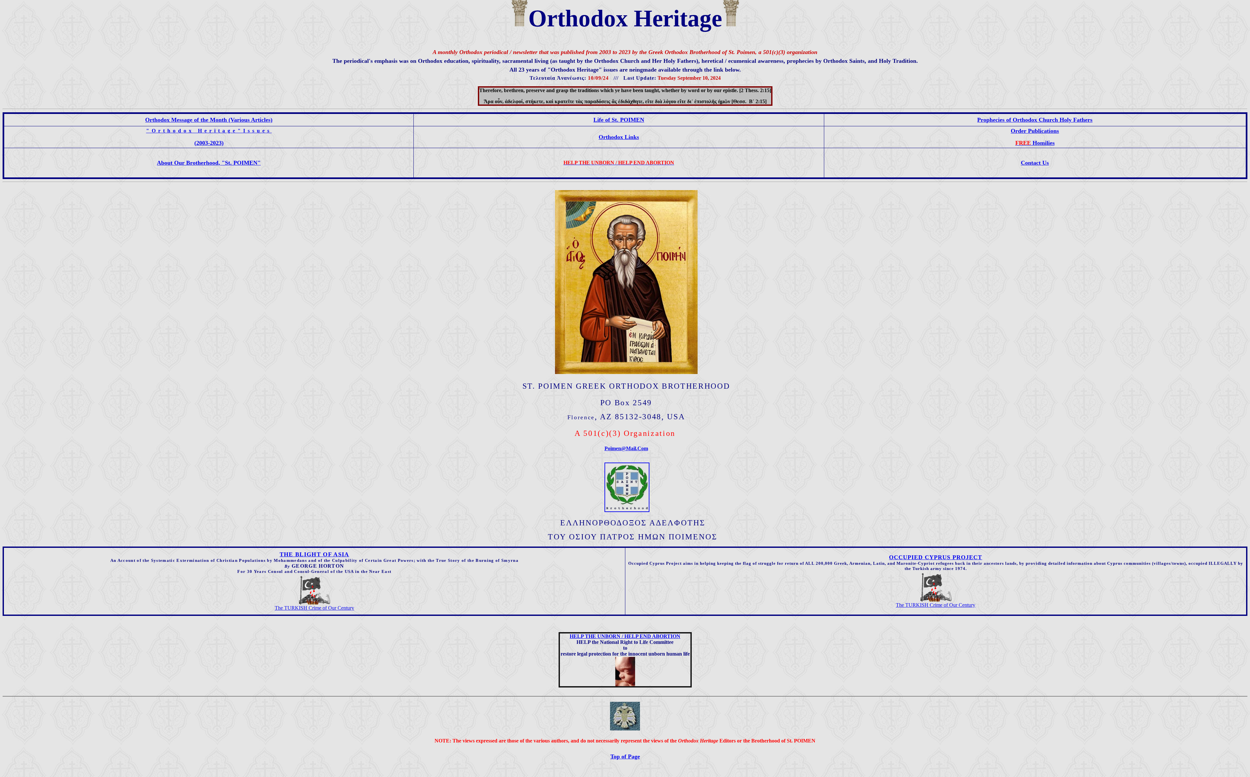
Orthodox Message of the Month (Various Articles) (208, 120)
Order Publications (1035, 131)
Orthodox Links (619, 137)
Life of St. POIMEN (618, 120)
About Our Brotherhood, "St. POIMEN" (209, 163)
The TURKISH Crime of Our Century (314, 608)
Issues (257, 130)
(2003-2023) (209, 143)
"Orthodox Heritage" (194, 130)
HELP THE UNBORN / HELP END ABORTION (625, 636)
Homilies (1035, 143)
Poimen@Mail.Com (626, 448)
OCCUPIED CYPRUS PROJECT (935, 557)
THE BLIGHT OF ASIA (314, 554)
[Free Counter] (625, 770)
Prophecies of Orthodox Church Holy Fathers (1034, 120)
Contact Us (1035, 163)
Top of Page (625, 756)
